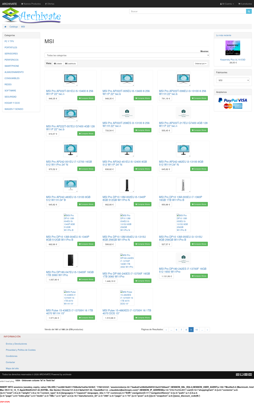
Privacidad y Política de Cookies (21, 349)
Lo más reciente (223, 35)
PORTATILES (11, 47)
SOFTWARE (10, 90)
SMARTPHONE (12, 65)
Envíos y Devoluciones (16, 343)
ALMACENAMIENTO (14, 72)
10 (196, 329)
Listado (59, 63)
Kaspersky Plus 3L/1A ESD (232, 59)
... (171, 329)
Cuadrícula (71, 63)
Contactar (10, 362)
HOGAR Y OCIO (12, 102)
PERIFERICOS (11, 59)
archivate (67, 374)
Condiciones (11, 356)
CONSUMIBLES (12, 78)
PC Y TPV (9, 41)
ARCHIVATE (9, 4)
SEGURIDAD (10, 96)
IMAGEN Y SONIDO (14, 109)
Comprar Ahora (87, 98)
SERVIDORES (11, 53)
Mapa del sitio (12, 368)
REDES (8, 84)
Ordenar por (200, 63)
